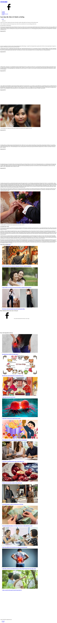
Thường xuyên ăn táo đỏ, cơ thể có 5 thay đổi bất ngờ (12, 482)
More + (9, 244)
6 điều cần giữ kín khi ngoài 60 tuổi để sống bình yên (12, 590)
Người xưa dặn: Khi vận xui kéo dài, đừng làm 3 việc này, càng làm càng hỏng (16, 266)
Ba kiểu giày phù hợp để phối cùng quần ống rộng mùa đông (13, 308)
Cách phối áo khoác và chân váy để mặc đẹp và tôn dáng (12, 504)
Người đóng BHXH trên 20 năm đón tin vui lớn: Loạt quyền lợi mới (14, 547)
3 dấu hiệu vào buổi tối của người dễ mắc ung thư (11, 418)
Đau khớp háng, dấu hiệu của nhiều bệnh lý (10, 354)
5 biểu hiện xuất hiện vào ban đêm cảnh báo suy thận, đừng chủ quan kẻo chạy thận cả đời (19, 568)
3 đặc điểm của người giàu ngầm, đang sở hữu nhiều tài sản (13, 461)
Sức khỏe (3, 13)
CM (3, 19)
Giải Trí (3, 14)
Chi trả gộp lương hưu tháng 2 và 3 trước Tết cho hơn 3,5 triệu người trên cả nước (17, 525)
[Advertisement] (17, 38)
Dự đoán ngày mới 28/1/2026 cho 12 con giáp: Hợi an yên (12, 375)
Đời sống (3, 12)
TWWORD (3, 2)
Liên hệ (3, 621)
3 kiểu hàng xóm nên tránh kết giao (8, 397)
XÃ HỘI (3, 11)
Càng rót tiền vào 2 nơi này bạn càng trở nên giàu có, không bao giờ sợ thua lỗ (16, 287)
